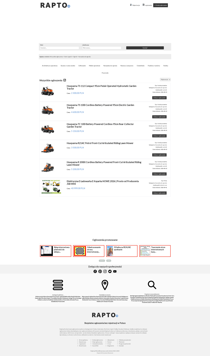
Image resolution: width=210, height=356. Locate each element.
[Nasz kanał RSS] (64, 80)
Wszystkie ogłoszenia (56, 56)
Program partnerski (125, 344)
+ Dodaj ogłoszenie (160, 5)
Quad (167, 300)
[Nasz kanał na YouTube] (115, 271)
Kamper (132, 297)
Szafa (149, 302)
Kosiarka (144, 302)
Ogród (75, 56)
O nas (109, 344)
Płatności (121, 342)
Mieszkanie (148, 299)
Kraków (90, 296)
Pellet (161, 299)
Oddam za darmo (43, 300)
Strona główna (83, 340)
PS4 (160, 300)
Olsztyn (105, 301)
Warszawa (85, 296)
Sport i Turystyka (52, 298)
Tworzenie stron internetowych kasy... (158, 249)
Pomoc (109, 342)
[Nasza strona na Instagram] (105, 271)
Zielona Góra (96, 300)
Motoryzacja (39, 296)
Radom (112, 298)
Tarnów (119, 300)
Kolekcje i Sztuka (53, 300)
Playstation (166, 299)
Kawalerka (138, 297)
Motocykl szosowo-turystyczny (159, 296)
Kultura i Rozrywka (63, 300)
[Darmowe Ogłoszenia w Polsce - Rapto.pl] (55, 1)
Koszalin (110, 301)
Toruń (90, 300)
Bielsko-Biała (89, 298)
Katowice (96, 298)
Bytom (101, 298)
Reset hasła (82, 346)
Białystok (85, 300)
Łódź (105, 296)
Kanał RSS (95, 346)
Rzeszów (117, 298)
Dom (170, 296)
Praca (54, 296)
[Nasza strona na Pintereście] (100, 271)
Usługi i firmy (72, 298)
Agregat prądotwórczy (139, 296)
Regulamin (110, 346)
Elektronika (67, 296)
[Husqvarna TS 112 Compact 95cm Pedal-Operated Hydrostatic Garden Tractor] (48, 98)
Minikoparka (155, 299)
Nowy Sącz (124, 300)
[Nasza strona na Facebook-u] (95, 271)
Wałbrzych (100, 301)
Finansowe (61, 301)
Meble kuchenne (136, 299)
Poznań (101, 296)
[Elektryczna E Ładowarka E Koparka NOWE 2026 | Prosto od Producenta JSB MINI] (51, 193)
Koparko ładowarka (159, 297)
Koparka (150, 297)
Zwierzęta (38, 298)
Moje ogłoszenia (97, 342)
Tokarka (159, 302)
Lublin (83, 298)
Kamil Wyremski (109, 353)
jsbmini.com (163, 185)
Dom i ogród (68, 56)
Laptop (167, 297)
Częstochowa (124, 298)
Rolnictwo (77, 296)
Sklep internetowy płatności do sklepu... (62, 249)
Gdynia (114, 296)
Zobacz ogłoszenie (159, 98)
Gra (173, 296)
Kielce (115, 300)
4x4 (131, 296)
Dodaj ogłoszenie (97, 340)
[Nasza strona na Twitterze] (110, 271)
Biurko (148, 296)
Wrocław (96, 296)
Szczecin (118, 296)
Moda (72, 296)
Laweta (171, 297)
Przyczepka (155, 300)
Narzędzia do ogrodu (85, 56)
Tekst (41, 45)
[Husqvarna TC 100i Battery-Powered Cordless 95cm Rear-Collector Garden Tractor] (48, 136)
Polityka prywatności (125, 340)
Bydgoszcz (125, 296)
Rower (171, 300)
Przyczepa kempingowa (138, 300)
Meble (142, 299)
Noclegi (78, 298)
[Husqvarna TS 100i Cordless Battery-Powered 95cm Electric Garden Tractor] (48, 117)
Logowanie (148, 5)
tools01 (165, 90)
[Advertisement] (105, 26)
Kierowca (145, 297)
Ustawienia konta (97, 344)
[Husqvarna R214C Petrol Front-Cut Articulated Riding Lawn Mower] (48, 155)
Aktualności (110, 340)
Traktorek (154, 302)
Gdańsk (109, 296)
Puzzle (163, 300)
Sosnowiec (106, 298)
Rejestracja (136, 5)
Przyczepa (148, 300)
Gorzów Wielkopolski (106, 300)
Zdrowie (72, 300)
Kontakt (121, 346)
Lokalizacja (85, 45)
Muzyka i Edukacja (62, 298)
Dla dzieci (44, 298)
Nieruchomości (47, 296)
